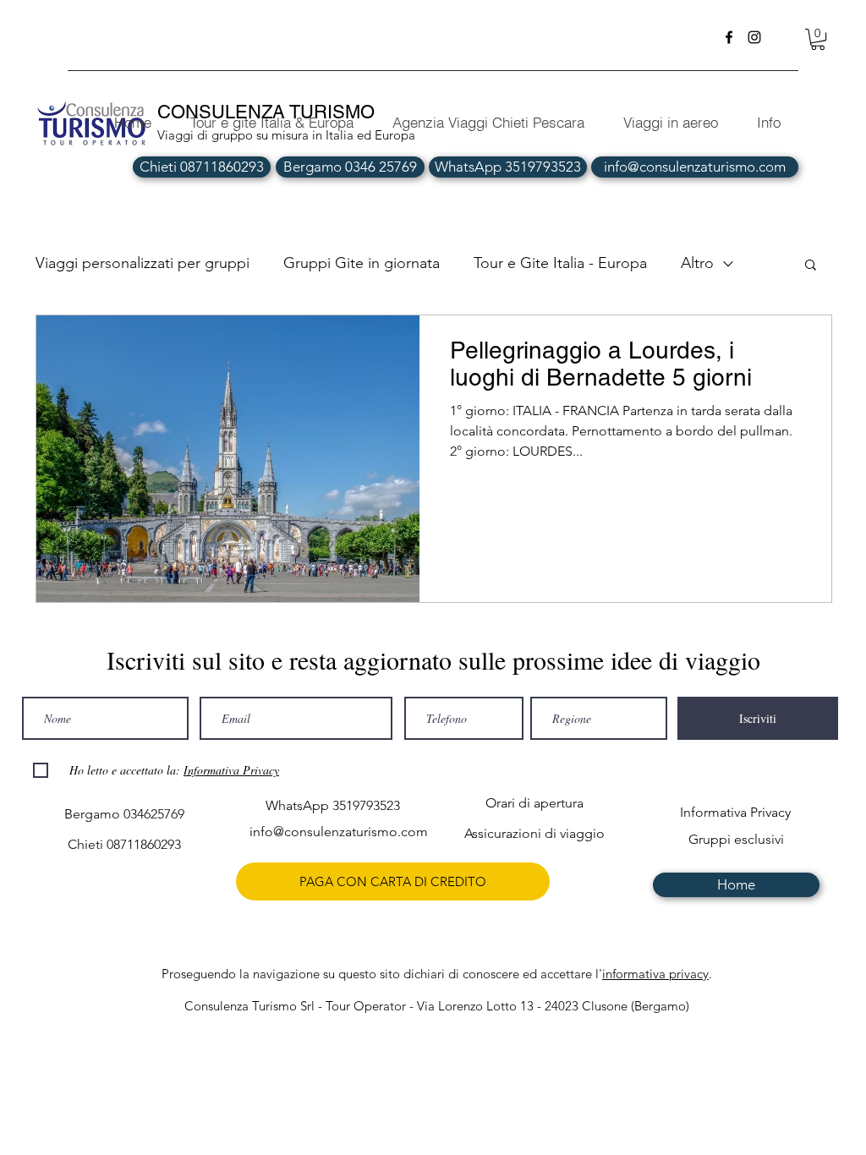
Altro (697, 263)
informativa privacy (655, 974)
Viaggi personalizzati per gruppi (142, 263)
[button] (817, 39)
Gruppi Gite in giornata (361, 263)
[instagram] (754, 37)
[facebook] (729, 37)
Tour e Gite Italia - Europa (560, 263)
